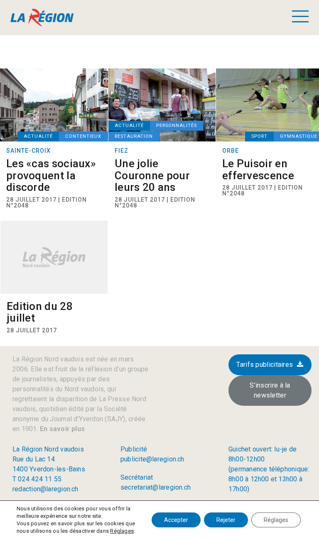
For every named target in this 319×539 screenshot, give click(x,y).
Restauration (134, 136)
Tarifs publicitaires (264, 364)
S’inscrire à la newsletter (270, 390)
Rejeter (226, 520)
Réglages (122, 531)
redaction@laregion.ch (45, 489)
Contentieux (83, 136)
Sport (259, 136)
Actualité (38, 136)
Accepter (176, 520)
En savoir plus (61, 429)
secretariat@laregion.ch (155, 487)
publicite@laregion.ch (152, 459)
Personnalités (176, 125)
